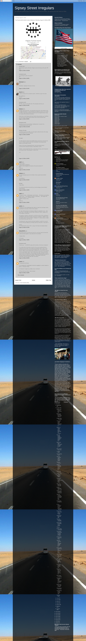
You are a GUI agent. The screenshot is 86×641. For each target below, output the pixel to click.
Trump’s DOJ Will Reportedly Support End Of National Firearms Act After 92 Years (62, 169)
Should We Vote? (59, 211)
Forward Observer (59, 173)
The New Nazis (58, 596)
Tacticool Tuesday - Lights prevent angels (59, 458)
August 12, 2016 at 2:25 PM (24, 158)
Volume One (57, 117)
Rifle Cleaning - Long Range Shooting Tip (59, 560)
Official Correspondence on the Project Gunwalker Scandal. (62, 128)
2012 (57, 616)
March (58, 604)
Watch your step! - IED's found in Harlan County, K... (59, 445)
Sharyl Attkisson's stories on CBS (61, 125)
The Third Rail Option (59, 454)
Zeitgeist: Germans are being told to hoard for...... (59, 467)
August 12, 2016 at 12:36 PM (24, 134)
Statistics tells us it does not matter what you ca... (59, 571)
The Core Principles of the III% (59, 520)
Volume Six (57, 122)
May (58, 601)
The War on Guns (59, 178)
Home (33, 280)
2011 (57, 618)
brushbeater (58, 158)
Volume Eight (57, 123)
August (58, 407)
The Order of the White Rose (61, 205)
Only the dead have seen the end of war (59, 556)
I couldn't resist (58, 452)
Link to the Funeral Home (33, 44)
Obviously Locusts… (59, 187)
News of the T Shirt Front (59, 449)
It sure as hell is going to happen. (61, 202)
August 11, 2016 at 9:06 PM (24, 118)
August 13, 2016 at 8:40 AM (24, 179)
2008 (57, 622)
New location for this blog (60, 198)
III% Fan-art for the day (59, 576)
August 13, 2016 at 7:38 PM (24, 239)
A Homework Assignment (59, 501)
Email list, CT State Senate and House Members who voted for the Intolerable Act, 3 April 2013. (63, 110)
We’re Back (58, 183)
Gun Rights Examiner (60, 222)
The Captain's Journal (60, 167)
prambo (20, 206)
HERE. (58, 132)
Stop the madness (59, 463)
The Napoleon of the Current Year (59, 592)
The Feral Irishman (59, 163)
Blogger (45, 637)
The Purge (58, 215)
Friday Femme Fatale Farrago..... (61, 164)
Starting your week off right (59, 516)
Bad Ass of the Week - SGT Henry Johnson (59, 415)
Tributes (58, 527)
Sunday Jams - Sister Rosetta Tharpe (59, 475)
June (58, 599)
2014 (57, 613)
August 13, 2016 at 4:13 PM (24, 227)
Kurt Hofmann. (59, 73)
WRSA (57, 193)
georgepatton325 (59, 210)
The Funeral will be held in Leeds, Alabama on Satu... (59, 533)
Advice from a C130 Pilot (59, 589)
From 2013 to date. (58, 92)
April (58, 602)
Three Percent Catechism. (61, 60)
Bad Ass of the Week (59, 472)
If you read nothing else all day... (59, 566)
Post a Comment (21, 275)
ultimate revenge (59, 179)
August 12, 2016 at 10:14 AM (24, 126)
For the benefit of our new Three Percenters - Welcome (59, 507)
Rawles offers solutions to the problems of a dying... (59, 550)
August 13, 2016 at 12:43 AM (24, 169)
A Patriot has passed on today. (59, 537)
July (58, 598)
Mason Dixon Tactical (60, 189)
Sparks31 (58, 201)
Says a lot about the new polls (59, 484)
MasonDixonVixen (59, 218)
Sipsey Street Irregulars (34, 8)
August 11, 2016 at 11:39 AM (24, 70)
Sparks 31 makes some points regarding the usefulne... (59, 430)
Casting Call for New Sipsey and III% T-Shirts (59, 480)
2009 (57, 621)
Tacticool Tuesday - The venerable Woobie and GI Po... (59, 543)
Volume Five (57, 121)
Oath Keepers (58, 182)
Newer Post (18, 280)
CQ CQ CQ (58, 194)
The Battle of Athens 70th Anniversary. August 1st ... (59, 580)
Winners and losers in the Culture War (59, 411)
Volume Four (57, 120)
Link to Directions (33, 45)
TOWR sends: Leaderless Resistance (59, 491)
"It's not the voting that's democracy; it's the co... (59, 423)
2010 (57, 619)
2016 (57, 403)
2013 (57, 614)
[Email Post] (30, 61)
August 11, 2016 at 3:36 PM (24, 78)
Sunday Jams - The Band (59, 419)
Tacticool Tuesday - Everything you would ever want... (59, 497)
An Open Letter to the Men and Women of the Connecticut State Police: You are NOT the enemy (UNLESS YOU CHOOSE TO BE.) (62, 99)
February (58, 606)
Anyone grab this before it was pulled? (59, 524)
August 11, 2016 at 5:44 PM (24, 98)
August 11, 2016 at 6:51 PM (24, 105)
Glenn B (20, 92)
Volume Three (57, 119)
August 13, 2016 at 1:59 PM (24, 202)
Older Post (48, 280)
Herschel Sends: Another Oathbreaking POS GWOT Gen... (59, 437)
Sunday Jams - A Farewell (59, 529)
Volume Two (57, 118)
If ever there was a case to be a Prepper (59, 512)
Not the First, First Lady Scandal (59, 585)
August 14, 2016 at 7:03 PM (24, 272)
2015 (57, 611)
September (59, 405)
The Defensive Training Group (62, 186)
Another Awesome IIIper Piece (59, 488)
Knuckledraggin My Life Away (62, 197)
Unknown (21, 108)
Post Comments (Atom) (24, 282)
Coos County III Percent (60, 214)
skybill (20, 162)
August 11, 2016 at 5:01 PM (24, 88)
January (58, 608)
